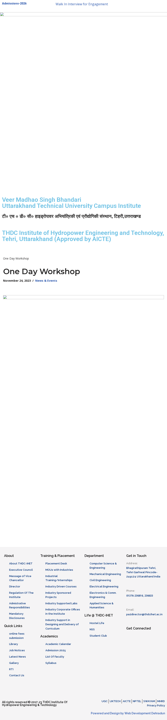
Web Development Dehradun (144, 713)
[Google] (121, 17)
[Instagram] (99, 17)
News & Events (46, 281)
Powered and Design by (107, 713)
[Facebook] (89, 17)
